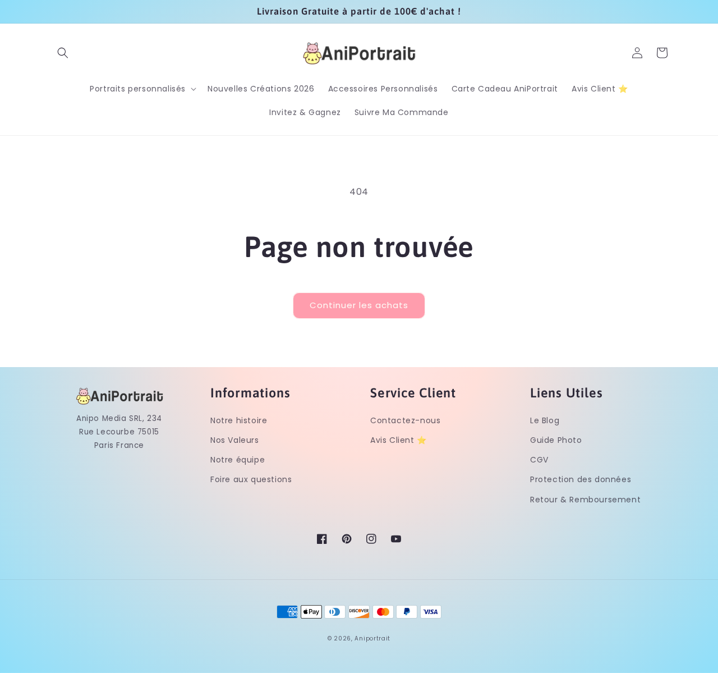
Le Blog (544, 420)
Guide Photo (556, 440)
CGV (539, 459)
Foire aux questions (251, 479)
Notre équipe (237, 459)
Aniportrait (372, 638)
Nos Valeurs (234, 440)
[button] (62, 52)
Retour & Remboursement (585, 499)
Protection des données (580, 479)
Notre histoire (238, 420)
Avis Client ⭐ (398, 440)
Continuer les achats (359, 305)
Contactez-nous (405, 420)
